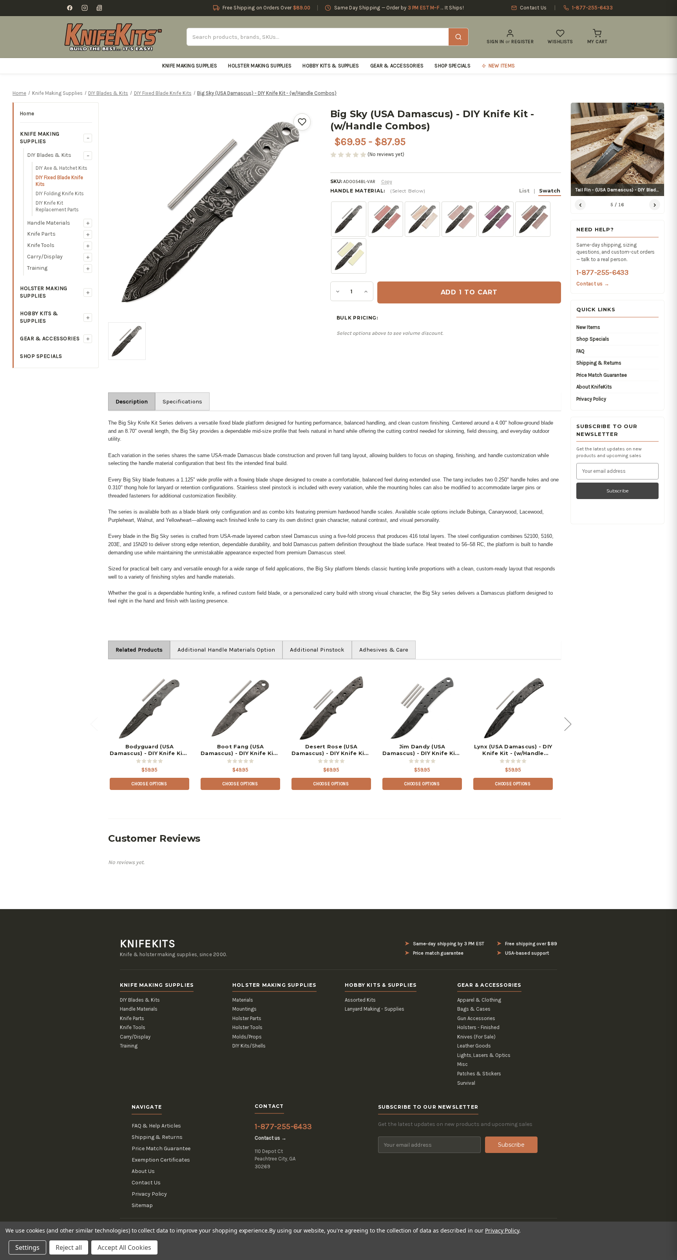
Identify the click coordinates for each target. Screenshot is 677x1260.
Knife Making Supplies (189, 66)
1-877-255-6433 (602, 272)
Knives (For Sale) (476, 1037)
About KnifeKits (594, 387)
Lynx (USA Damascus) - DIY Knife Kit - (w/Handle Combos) (513, 750)
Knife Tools (40, 245)
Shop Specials (452, 66)
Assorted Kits (360, 1000)
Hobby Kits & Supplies (330, 66)
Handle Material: (445, 190)
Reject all (69, 1247)
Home (27, 113)
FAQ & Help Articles (156, 1125)
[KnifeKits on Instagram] (84, 8)
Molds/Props (247, 1037)
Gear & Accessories (397, 66)
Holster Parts (246, 1018)
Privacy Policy (591, 399)
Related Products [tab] (139, 649)
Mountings (244, 1009)
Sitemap (142, 1205)
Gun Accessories (476, 1018)
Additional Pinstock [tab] (317, 649)
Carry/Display (45, 256)
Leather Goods (474, 1046)
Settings (27, 1247)
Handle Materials (48, 223)
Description (132, 401)
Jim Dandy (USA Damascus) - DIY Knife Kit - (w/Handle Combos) (422, 750)
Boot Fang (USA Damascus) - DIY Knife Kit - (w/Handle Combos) (240, 750)
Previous (93, 723)
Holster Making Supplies (259, 66)
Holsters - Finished (478, 1027)
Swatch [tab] (549, 190)
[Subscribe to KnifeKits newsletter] (99, 8)
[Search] (458, 36)
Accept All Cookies (124, 1247)
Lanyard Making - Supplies (374, 1009)
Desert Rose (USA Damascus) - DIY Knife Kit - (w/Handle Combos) (331, 750)
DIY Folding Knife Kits (60, 193)
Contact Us (146, 1182)
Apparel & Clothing (479, 1000)
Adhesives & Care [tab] (383, 649)
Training (37, 268)
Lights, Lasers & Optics (483, 1055)
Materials (242, 1000)
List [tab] (524, 190)
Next (568, 723)
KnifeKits (148, 943)
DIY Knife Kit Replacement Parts (57, 206)
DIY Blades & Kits (49, 155)
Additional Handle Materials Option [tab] (226, 649)
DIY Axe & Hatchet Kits (61, 168)
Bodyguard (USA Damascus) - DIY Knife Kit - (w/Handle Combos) (149, 750)
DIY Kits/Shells (249, 1046)
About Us (143, 1171)
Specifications (182, 401)
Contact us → (592, 284)
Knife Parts (41, 234)
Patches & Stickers (479, 1074)
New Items (588, 327)
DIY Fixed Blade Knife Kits (59, 180)
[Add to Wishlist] (302, 122)
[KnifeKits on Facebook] (69, 8)
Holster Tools (247, 1027)
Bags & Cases (474, 1009)
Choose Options (149, 783)
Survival (466, 1083)
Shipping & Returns (598, 363)
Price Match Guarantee (601, 375)
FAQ (580, 351)
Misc (462, 1064)
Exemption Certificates (161, 1160)
